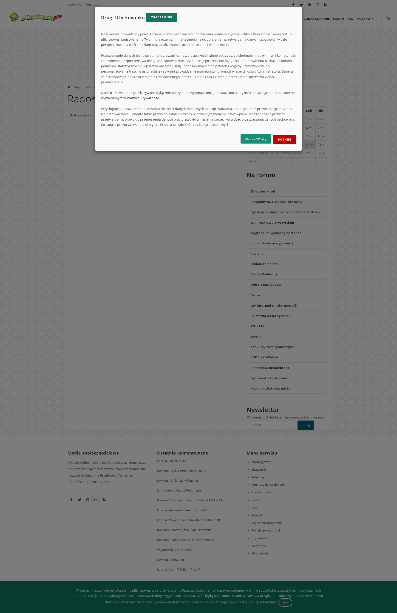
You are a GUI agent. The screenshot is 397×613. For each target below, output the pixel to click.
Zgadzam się (161, 17)
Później (284, 139)
